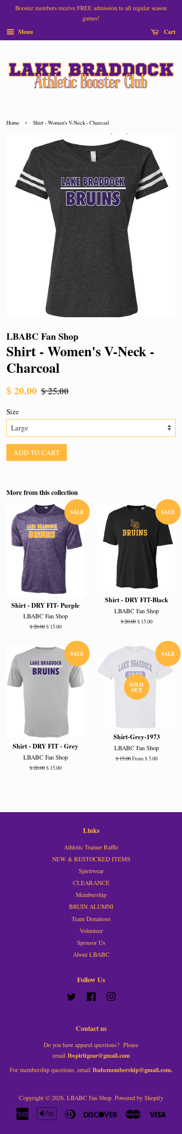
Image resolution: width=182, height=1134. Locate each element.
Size (12, 411)
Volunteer (91, 931)
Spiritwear (91, 871)
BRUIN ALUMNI (91, 906)
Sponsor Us (91, 942)
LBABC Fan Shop (89, 1098)
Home (12, 122)
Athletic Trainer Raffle (91, 847)
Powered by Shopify (139, 1098)
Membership (91, 895)
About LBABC (91, 954)
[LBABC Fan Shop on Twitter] (71, 998)
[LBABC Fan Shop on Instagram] (111, 998)
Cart (169, 31)
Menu (25, 31)
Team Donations (91, 919)
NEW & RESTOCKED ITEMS (91, 859)
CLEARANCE (91, 883)
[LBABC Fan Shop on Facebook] (91, 998)
